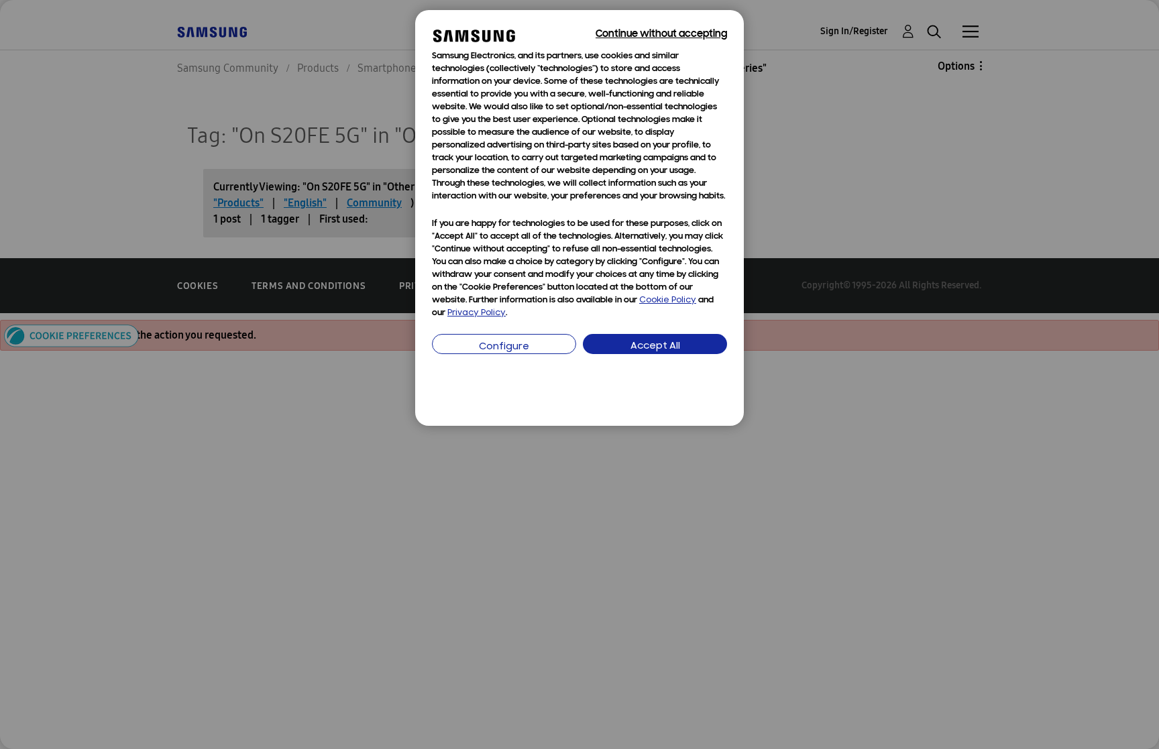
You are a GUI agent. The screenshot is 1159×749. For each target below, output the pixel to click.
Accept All (655, 346)
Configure (504, 347)
